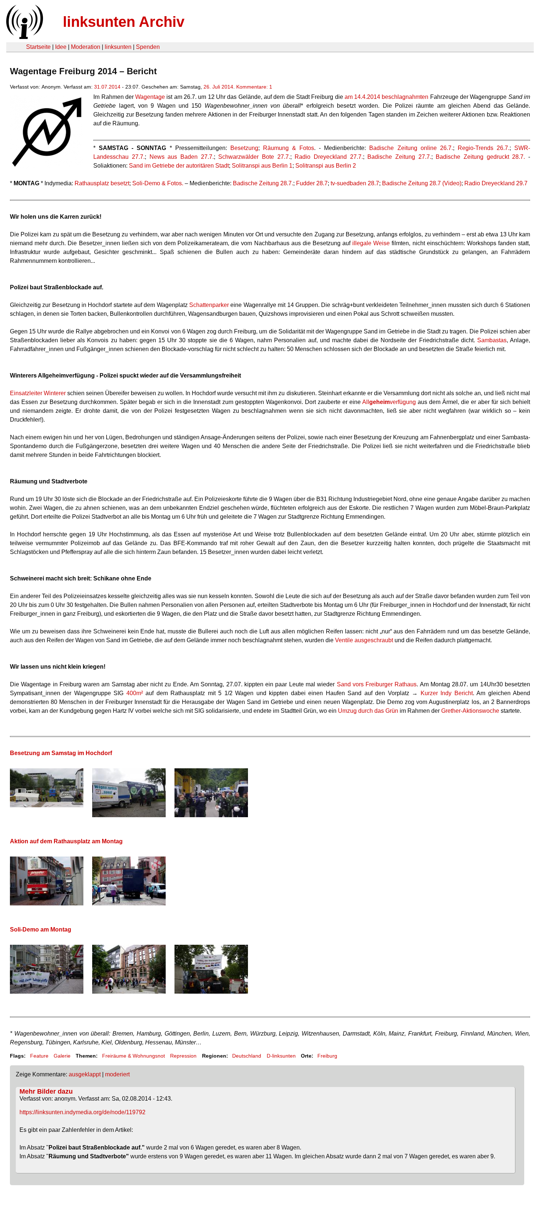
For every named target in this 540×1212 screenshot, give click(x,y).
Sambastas (492, 340)
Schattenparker (209, 305)
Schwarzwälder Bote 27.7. (254, 157)
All (365, 402)
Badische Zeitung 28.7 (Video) (421, 183)
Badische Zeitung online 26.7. (411, 148)
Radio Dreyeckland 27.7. (329, 157)
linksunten (118, 47)
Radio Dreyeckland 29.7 (496, 183)
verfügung (403, 402)
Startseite (38, 47)
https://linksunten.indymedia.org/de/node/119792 (82, 1112)
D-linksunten (281, 1056)
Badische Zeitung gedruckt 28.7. (480, 157)
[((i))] (23, 37)
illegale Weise (371, 243)
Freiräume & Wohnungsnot (133, 1056)
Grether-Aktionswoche (470, 711)
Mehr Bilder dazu (46, 1091)
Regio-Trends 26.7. (484, 148)
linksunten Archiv (123, 22)
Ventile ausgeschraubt (364, 640)
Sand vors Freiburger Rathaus (377, 684)
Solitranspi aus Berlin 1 (262, 165)
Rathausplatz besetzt (102, 183)
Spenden (148, 47)
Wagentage (150, 97)
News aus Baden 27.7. (182, 157)
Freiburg (327, 1056)
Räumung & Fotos (288, 148)
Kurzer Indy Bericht (447, 693)
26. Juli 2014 (218, 87)
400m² (134, 693)
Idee (60, 47)
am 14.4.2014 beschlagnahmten (387, 97)
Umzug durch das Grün (368, 711)
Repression (183, 1056)
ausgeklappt (85, 1074)
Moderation (85, 47)
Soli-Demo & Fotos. (157, 183)
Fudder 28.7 (312, 183)
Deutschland (246, 1056)
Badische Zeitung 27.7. (399, 157)
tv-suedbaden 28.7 (355, 183)
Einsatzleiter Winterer (38, 393)
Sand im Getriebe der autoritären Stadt (179, 165)
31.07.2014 (107, 87)
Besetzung (244, 148)
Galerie (62, 1056)
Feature (39, 1056)
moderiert (117, 1074)
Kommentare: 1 (254, 87)
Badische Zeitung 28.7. (263, 183)
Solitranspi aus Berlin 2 (325, 165)
